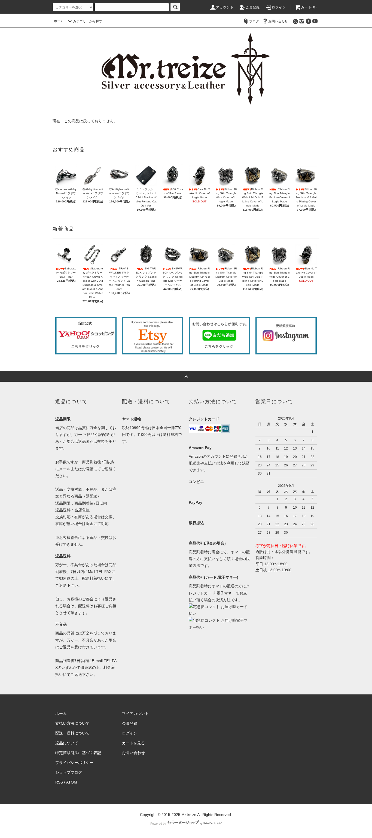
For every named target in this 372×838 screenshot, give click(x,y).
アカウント (225, 7)
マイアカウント (135, 713)
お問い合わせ (278, 21)
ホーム (59, 21)
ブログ (254, 21)
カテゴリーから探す (87, 21)
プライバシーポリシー (74, 762)
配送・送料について (72, 733)
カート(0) (309, 7)
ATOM (71, 782)
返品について (66, 743)
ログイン (279, 7)
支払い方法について (72, 723)
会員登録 (253, 7)
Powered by (158, 823)
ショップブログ (68, 772)
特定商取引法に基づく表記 (78, 753)
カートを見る (133, 743)
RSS (59, 782)
